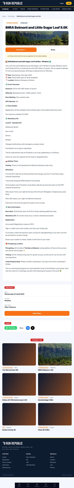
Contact (52, 460)
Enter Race (37, 313)
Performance (6, 467)
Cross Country (6, 462)
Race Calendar (30, 457)
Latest (15, 9)
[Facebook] (28, 328)
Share (53, 50)
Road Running (32, 9)
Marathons (66, 9)
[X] (33, 328)
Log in (62, 3)
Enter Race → (21, 50)
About (52, 457)
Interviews (44, 9)
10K (27, 462)
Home (4, 16)
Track (22, 9)
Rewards (53, 462)
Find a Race (11, 16)
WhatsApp (11, 328)
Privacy (52, 467)
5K (27, 460)
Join (68, 3)
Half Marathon (30, 465)
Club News (56, 9)
